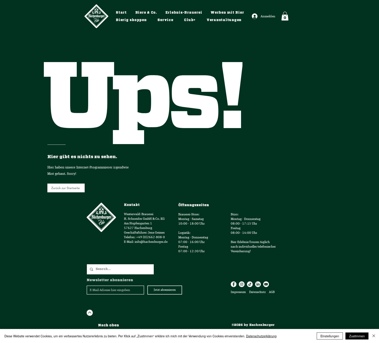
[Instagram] (242, 284)
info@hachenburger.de (151, 241)
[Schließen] (373, 335)
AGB (271, 292)
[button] (285, 16)
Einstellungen (329, 336)
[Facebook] (233, 284)
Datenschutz (257, 292)
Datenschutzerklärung (261, 336)
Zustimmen (357, 336)
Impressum (238, 292)
